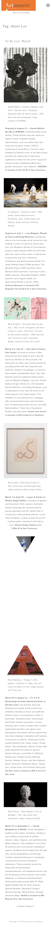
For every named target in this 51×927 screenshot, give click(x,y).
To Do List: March (17, 41)
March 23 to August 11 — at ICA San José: (25, 701)
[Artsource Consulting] (18, 5)
